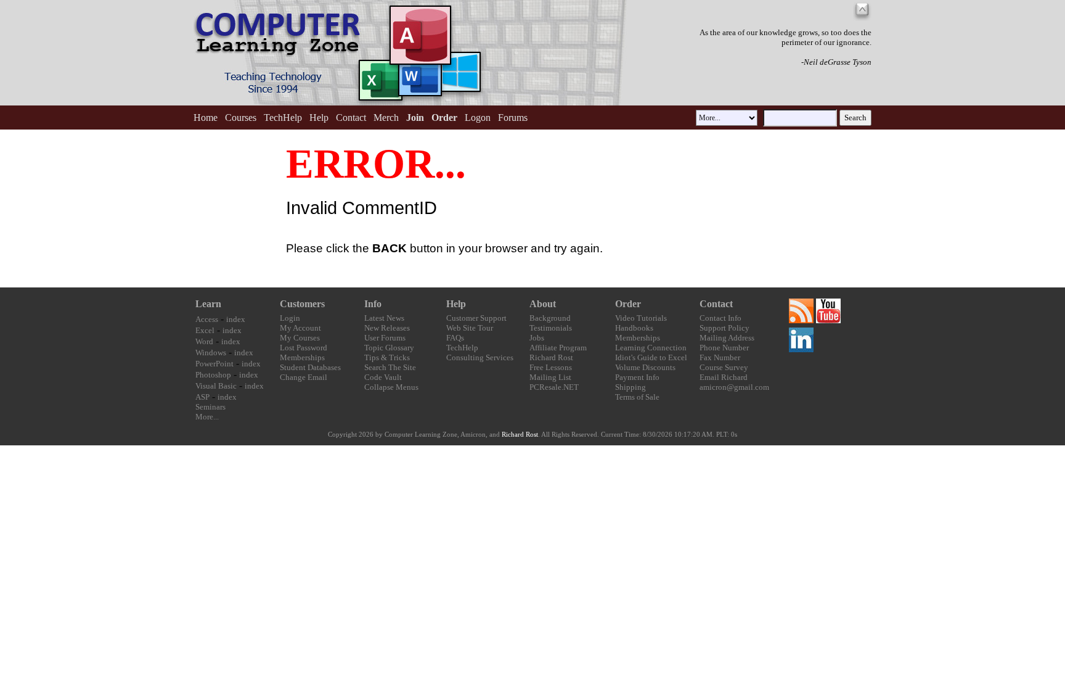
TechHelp (283, 117)
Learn (208, 304)
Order (628, 304)
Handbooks (634, 327)
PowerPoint (214, 363)
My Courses (300, 337)
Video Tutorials (641, 318)
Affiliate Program (558, 347)
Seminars (210, 406)
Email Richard (724, 377)
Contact (351, 117)
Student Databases (310, 367)
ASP (202, 397)
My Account (300, 327)
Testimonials (550, 327)
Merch (386, 117)
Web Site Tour (469, 327)
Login (290, 318)
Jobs (536, 337)
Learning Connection (651, 347)
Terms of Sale (637, 397)
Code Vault (383, 377)
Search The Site (390, 367)
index (235, 319)
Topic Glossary (389, 347)
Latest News (384, 318)
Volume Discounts (645, 367)
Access (206, 319)
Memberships (302, 357)
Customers (302, 304)
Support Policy (724, 327)
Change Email (303, 377)
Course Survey (724, 367)
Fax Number (720, 357)
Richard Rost (551, 357)
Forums (513, 117)
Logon (478, 117)
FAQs (455, 337)
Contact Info (720, 318)
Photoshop (213, 374)
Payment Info (637, 377)
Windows (210, 352)
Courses (240, 117)
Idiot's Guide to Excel (651, 357)
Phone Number (724, 347)
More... (207, 416)
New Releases (387, 327)
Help (318, 117)
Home (206, 117)
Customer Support (476, 318)
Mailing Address (727, 337)
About (542, 304)
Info (373, 304)
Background (550, 318)
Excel (204, 330)
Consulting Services (479, 357)
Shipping (630, 387)
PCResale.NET (554, 387)
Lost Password (303, 347)
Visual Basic (216, 385)
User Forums (385, 337)
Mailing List (550, 377)
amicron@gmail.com (734, 387)
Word (204, 341)
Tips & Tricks (387, 357)
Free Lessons (550, 367)
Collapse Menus (391, 387)
